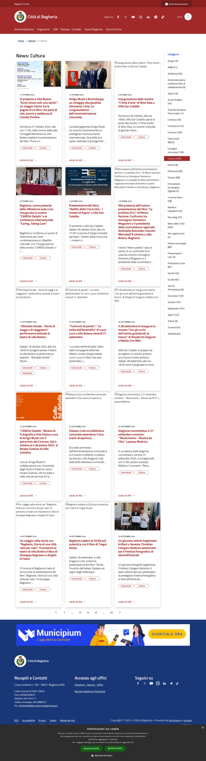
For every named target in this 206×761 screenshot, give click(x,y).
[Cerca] (188, 16)
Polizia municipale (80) (177, 245)
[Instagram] (139, 17)
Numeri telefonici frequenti (90, 691)
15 (95, 612)
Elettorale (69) (175, 171)
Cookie (53, 720)
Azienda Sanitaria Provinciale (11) (177, 111)
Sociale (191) (174, 302)
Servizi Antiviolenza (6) (176, 287)
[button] (102, 755)
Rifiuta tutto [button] (115, 748)
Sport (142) (173, 315)
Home (21, 41)
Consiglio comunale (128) (176, 150)
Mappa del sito (67, 720)
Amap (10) (173, 61)
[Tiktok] (161, 17)
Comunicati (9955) (173, 140)
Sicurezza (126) (175, 296)
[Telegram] (155, 17)
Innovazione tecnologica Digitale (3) (174, 187)
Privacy (42, 720)
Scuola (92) (173, 279)
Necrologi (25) (175, 217)
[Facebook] (117, 17)
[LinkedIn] (147, 17)
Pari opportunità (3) (176, 235)
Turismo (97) (174, 327)
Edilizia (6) (173, 165)
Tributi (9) (172, 321)
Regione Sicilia (21, 4)
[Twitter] (124, 17)
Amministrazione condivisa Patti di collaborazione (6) (176, 83)
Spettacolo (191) (176, 308)
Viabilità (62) (174, 333)
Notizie (32, 41)
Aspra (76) (173, 93)
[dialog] (103, 742)
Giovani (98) (174, 177)
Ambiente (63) (175, 73)
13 (80, 612)
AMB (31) (172, 67)
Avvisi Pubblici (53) (175, 101)
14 (88, 612)
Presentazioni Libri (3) (175, 255)
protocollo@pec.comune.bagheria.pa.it (38, 705)
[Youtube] (132, 17)
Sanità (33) (173, 273)
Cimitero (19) (174, 119)
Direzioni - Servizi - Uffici (89, 685)
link (131, 742)
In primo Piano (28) (175, 199)
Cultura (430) (174, 158)
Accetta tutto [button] (91, 748)
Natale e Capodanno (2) (175, 209)
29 (111, 612)
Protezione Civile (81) (176, 265)
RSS (16, 720)
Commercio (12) (176, 126)
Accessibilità (28, 720)
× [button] (202, 728)
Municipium (175, 720)
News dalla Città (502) (176, 225)
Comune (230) (175, 132)
